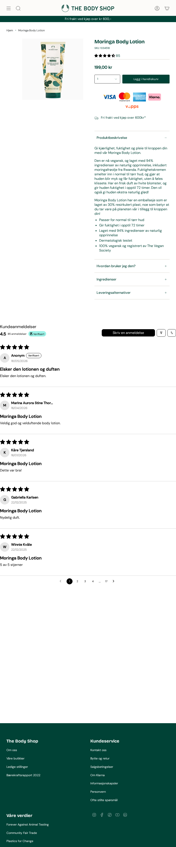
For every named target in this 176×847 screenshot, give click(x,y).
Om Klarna (97, 775)
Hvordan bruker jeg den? (116, 266)
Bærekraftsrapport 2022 (23, 775)
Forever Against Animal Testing (27, 824)
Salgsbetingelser (101, 767)
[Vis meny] (8, 8)
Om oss (11, 750)
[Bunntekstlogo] (22, 729)
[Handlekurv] (167, 8)
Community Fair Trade (21, 833)
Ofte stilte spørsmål (104, 800)
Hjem (9, 30)
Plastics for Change (19, 841)
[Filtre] (161, 333)
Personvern (98, 792)
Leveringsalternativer (113, 292)
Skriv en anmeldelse (128, 332)
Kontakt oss (98, 750)
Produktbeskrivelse (112, 137)
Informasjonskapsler (104, 783)
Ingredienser (106, 279)
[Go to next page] (114, 581)
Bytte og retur (99, 758)
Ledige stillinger (17, 767)
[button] (105, 55)
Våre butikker (15, 758)
